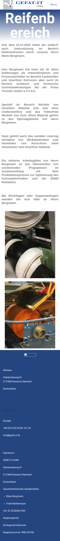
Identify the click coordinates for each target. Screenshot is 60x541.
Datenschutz (9, 410)
